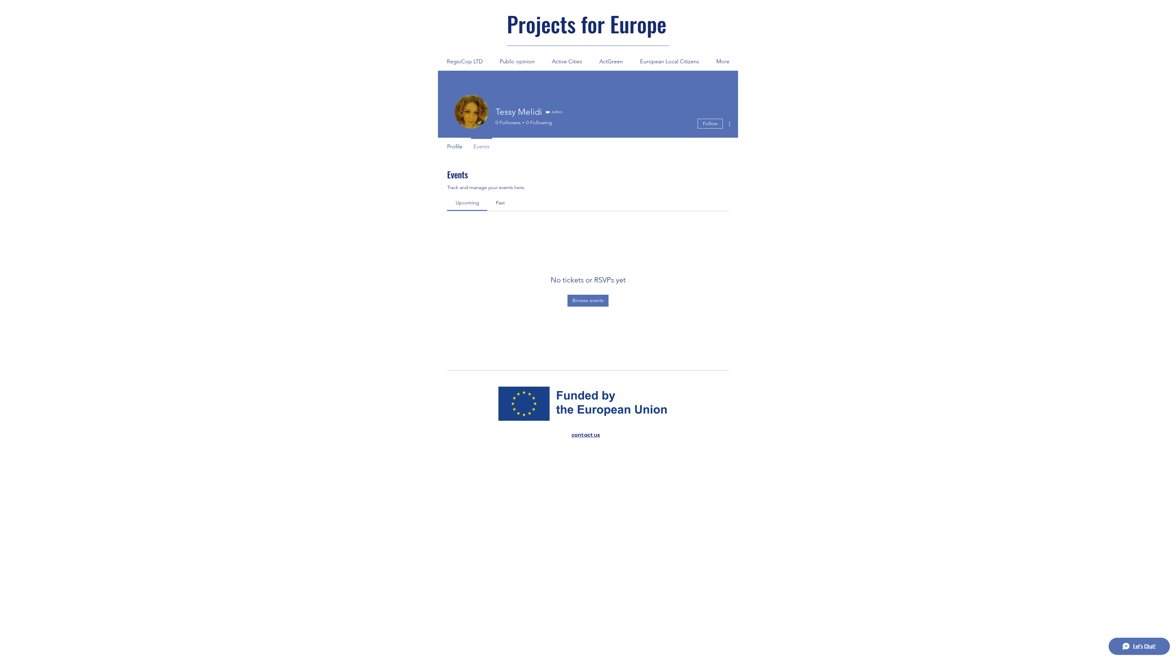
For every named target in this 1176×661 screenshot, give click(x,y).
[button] (567, 58)
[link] (467, 203)
